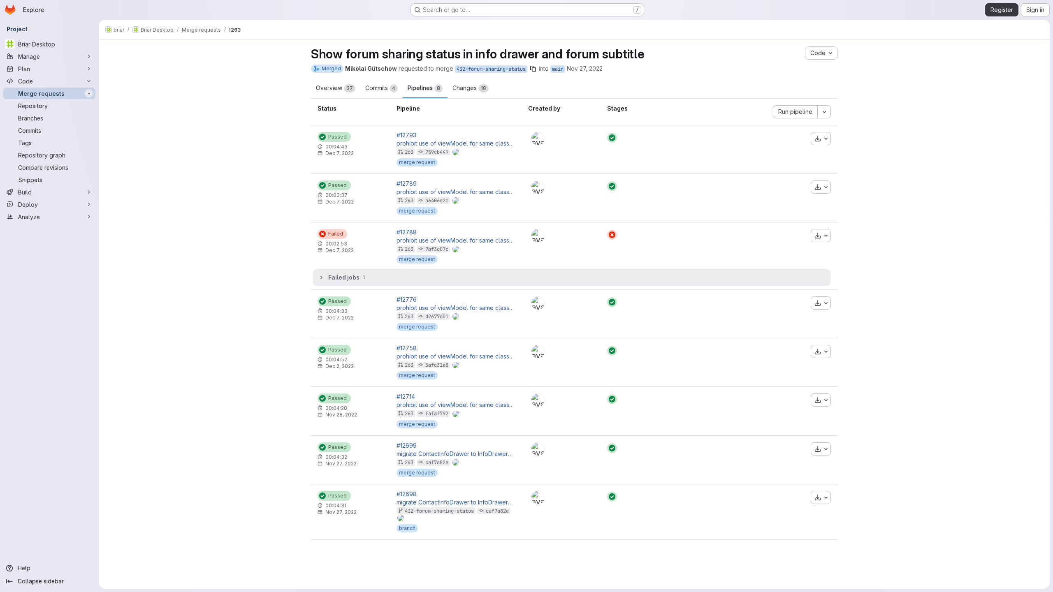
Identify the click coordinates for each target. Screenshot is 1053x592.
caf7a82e (436, 462)
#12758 (407, 348)
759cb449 (436, 152)
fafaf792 (436, 413)
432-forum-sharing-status (491, 69)
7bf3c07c (436, 249)
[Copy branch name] (533, 69)
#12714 (406, 396)
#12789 (407, 183)
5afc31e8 (436, 365)
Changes (469, 87)
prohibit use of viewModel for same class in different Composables (456, 143)
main (558, 69)
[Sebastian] (538, 138)
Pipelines (424, 87)
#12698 (407, 494)
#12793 (406, 135)
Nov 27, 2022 (585, 68)
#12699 (407, 445)
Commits (380, 87)
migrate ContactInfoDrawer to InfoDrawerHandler (456, 454)
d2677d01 (436, 316)
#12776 (407, 299)
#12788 (407, 232)
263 (409, 152)
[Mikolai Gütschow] (538, 187)
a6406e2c (436, 200)
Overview (334, 87)
